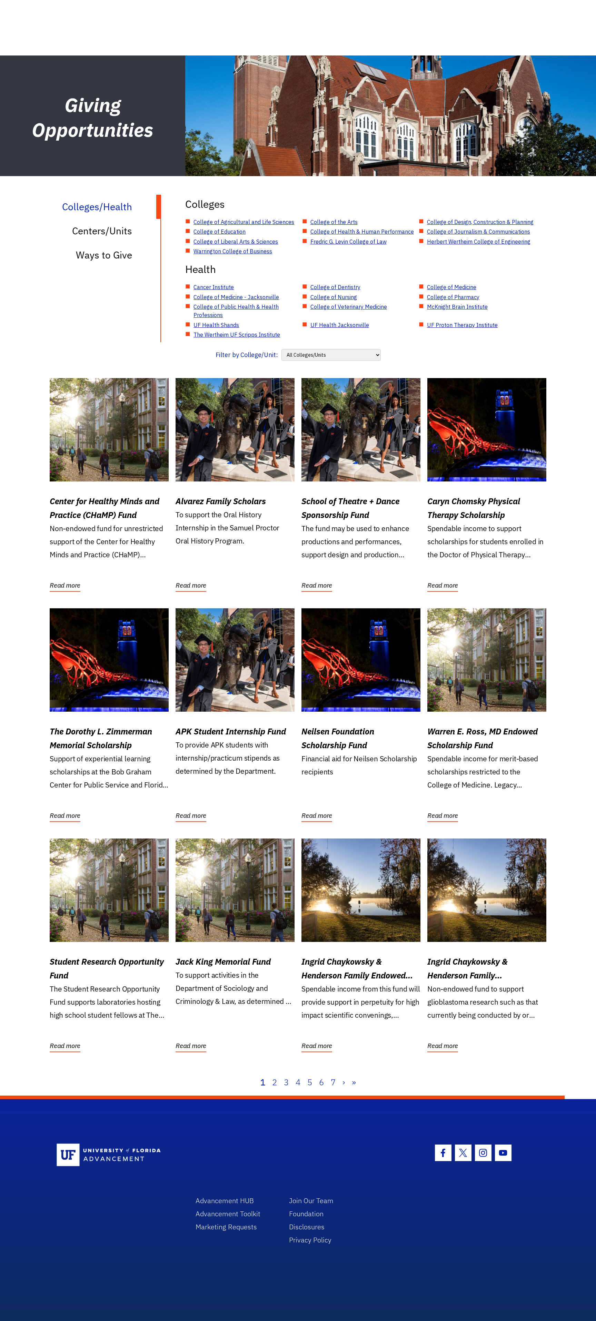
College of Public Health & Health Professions (236, 310)
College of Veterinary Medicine (348, 306)
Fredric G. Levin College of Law (348, 241)
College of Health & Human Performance (362, 231)
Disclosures (307, 1226)
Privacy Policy (310, 1239)
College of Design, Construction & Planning (480, 222)
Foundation (306, 1213)
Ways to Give (104, 254)
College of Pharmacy (453, 297)
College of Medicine (451, 287)
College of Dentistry (335, 287)
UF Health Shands (216, 325)
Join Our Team (311, 1200)
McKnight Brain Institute (457, 306)
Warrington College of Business (232, 251)
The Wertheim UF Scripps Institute (236, 334)
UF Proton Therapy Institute (462, 325)
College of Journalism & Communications (478, 231)
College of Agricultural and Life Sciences (243, 222)
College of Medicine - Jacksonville (236, 297)
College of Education (219, 231)
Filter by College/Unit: (247, 355)
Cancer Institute (213, 287)
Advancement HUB (225, 1200)
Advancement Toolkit (228, 1213)
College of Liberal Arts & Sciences (235, 241)
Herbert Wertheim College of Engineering (478, 241)
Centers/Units (102, 230)
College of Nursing (333, 297)
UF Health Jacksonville (339, 325)
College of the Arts (334, 222)
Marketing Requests (226, 1226)
